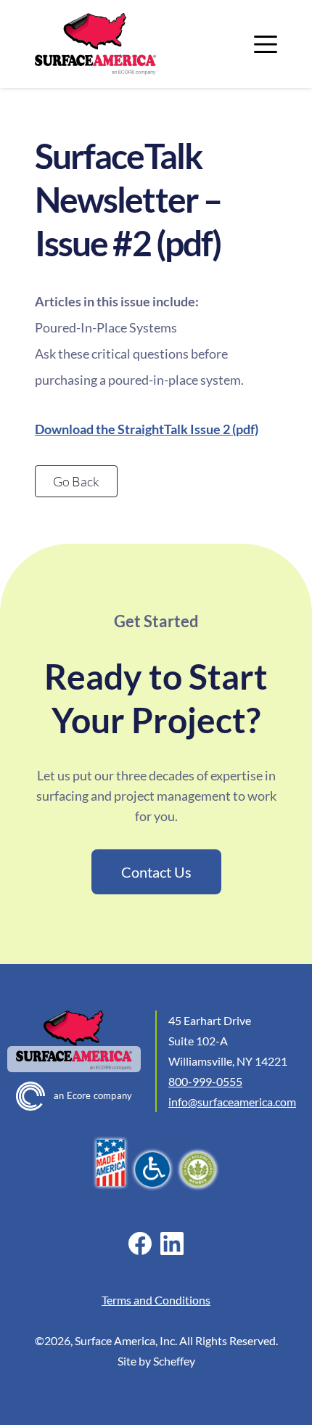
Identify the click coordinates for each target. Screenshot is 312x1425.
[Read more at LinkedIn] (172, 1243)
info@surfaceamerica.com (232, 1101)
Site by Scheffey (156, 1361)
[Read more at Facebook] (140, 1243)
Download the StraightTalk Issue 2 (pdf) (146, 429)
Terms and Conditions (156, 1300)
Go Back (76, 481)
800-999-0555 (205, 1081)
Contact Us (156, 872)
